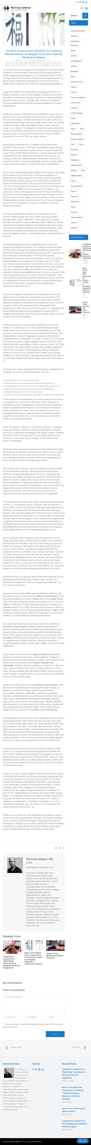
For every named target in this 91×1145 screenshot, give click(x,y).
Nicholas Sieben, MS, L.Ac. (39, 61)
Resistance (75, 202)
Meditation (75, 160)
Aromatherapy (76, 61)
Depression (23, 63)
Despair (32, 63)
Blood (73, 77)
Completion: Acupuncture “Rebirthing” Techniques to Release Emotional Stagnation (11, 962)
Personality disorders (40, 65)
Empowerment (76, 134)
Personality (24, 65)
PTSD (53, 65)
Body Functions (76, 82)
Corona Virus (75, 103)
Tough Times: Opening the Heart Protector (54, 955)
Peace (73, 181)
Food (81, 144)
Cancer (73, 87)
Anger (73, 50)
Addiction (74, 36)
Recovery (74, 196)
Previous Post (16, 1047)
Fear (72, 144)
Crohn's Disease (77, 113)
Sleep (73, 207)
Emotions (57, 63)
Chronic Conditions (78, 97)
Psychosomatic (76, 186)
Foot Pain (74, 149)
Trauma (59, 65)
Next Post (76, 1047)
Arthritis (74, 66)
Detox (73, 129)
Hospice (74, 155)
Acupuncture (12, 63)
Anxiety (73, 56)
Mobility (74, 170)
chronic (74, 92)
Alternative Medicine (75, 43)
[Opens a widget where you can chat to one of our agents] (83, 1141)
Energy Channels (77, 139)
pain (83, 170)
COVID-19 (74, 108)
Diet (81, 129)
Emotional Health (44, 63)
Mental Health (11, 65)
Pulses (73, 191)
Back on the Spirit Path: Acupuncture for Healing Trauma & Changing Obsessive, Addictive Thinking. (34, 958)
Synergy (74, 212)
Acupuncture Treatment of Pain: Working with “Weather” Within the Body (74, 1124)
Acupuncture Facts (78, 31)
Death (73, 118)
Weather (74, 228)
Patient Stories (76, 176)
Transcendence (77, 217)
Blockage (74, 71)
